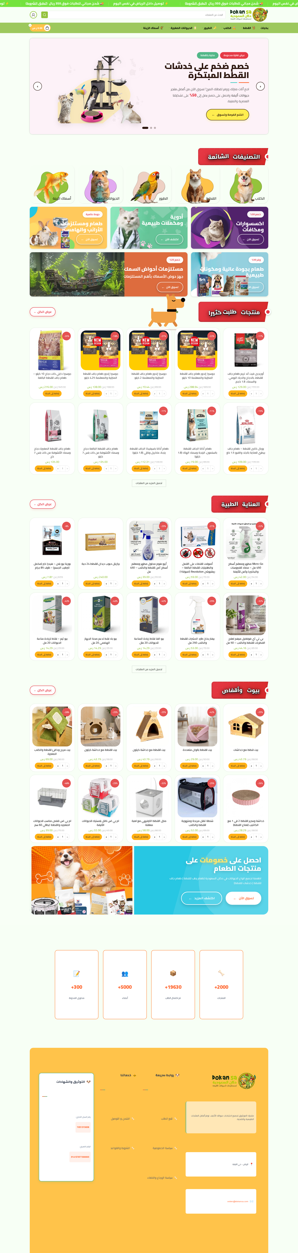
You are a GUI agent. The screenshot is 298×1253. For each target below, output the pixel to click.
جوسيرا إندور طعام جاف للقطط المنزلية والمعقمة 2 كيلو (149, 375)
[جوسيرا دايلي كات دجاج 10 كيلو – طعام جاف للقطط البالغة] (52, 350)
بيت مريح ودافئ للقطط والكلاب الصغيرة (52, 751)
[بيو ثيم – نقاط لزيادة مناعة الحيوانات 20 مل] (52, 615)
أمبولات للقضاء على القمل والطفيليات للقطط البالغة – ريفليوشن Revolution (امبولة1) (197, 567)
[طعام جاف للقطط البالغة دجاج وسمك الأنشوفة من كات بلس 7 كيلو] (100, 425)
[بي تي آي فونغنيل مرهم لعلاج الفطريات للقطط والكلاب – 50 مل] (246, 615)
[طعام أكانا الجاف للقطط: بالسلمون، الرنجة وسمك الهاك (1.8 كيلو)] (197, 425)
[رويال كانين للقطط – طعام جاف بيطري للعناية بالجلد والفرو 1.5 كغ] (246, 425)
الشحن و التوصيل (120, 1118)
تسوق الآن (253, 239)
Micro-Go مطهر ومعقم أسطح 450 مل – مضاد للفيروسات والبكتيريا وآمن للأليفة (245, 567)
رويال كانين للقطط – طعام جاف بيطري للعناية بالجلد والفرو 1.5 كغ (246, 450)
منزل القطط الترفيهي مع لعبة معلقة (149, 822)
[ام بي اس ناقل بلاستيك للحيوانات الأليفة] (100, 797)
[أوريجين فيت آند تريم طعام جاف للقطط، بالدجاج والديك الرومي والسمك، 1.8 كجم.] (246, 350)
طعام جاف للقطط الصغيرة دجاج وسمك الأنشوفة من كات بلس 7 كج (52, 452)
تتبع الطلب (167, 1118)
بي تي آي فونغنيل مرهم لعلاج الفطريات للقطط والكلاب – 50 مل (245, 640)
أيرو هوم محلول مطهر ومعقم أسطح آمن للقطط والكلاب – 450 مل (149, 567)
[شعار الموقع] (248, 14)
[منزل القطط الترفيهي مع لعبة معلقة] (149, 797)
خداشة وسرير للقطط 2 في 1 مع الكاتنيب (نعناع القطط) (246, 822)
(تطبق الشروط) (36, 3)
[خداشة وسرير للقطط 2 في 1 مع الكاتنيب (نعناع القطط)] (246, 797)
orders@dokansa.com (237, 1201)
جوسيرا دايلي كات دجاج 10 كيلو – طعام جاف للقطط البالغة (52, 375)
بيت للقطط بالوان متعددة (197, 749)
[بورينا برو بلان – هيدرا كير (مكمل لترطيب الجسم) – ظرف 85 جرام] (52, 540)
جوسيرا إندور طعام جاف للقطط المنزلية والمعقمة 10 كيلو (197, 375)
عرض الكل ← (43, 312)
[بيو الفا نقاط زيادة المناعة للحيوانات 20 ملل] (149, 615)
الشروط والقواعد (120, 1148)
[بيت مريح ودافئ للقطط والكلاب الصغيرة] (52, 726)
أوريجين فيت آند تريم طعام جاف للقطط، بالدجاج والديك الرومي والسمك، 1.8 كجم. (246, 377)
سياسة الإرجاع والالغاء (160, 1177)
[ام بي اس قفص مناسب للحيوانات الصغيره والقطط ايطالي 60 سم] (52, 797)
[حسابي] (33, 14)
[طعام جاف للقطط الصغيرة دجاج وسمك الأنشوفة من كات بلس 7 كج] (52, 425)
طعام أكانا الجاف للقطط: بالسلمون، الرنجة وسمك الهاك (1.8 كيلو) (197, 452)
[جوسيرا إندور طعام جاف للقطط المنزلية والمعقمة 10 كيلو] (197, 350)
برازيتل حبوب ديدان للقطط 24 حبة (101, 563)
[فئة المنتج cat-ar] (197, 184)
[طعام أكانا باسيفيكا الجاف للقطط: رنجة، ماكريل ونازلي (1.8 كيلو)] (149, 425)
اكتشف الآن (171, 239)
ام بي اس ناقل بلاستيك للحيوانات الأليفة (100, 822)
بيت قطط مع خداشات (245, 749)
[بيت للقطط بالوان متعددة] (197, 726)
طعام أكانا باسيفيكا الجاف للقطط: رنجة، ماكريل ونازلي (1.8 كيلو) (149, 450)
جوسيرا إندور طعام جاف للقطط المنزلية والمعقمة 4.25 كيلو (100, 375)
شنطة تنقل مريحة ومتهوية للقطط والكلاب (197, 822)
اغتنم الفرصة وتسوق (230, 114)
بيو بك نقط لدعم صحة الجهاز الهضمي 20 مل (101, 640)
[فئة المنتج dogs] (245, 184)
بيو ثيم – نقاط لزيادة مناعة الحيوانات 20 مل (52, 640)
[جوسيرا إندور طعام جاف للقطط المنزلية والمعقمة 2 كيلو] (149, 350)
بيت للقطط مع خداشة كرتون (149, 749)
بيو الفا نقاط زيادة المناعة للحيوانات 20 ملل (149, 640)
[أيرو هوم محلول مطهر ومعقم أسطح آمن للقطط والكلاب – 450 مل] (149, 540)
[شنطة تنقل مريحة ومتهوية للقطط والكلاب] (197, 797)
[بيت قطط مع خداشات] (246, 726)
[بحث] (44, 14)
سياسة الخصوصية (163, 1148)
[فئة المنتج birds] (148, 184)
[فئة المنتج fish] (52, 184)
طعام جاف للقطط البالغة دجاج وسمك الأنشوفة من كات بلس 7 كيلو (100, 452)
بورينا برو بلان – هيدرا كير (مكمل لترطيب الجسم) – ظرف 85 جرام (52, 565)
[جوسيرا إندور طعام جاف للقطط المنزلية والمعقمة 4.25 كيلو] (100, 350)
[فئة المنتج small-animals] (100, 184)
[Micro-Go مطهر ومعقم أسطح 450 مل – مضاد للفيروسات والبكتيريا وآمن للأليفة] (246, 540)
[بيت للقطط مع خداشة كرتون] (149, 726)
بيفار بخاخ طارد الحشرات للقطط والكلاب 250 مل (197, 640)
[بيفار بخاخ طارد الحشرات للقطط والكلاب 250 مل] (197, 615)
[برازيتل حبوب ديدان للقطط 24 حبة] (100, 540)
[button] (237, 393)
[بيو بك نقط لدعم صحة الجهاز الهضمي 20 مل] (100, 615)
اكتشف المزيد (204, 898)
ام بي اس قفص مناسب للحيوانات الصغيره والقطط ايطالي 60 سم (52, 822)
